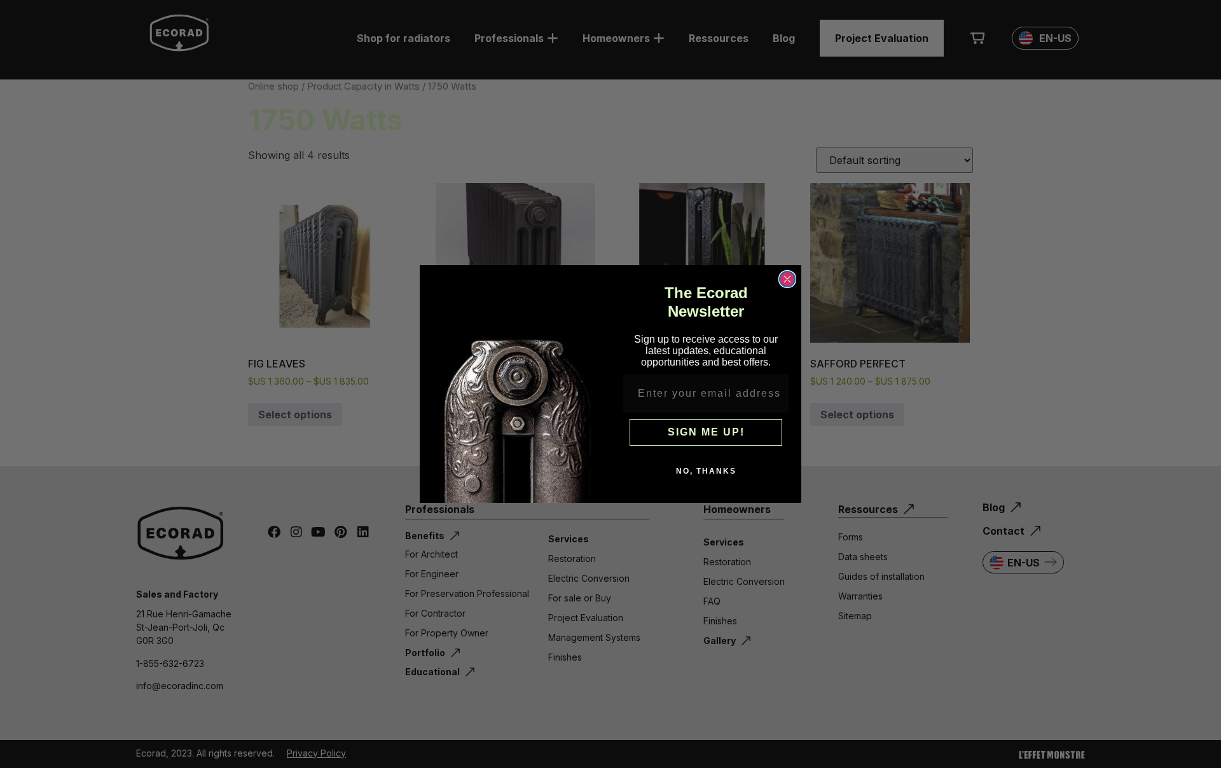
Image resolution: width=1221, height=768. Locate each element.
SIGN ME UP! (706, 432)
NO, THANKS (706, 471)
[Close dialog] (787, 279)
